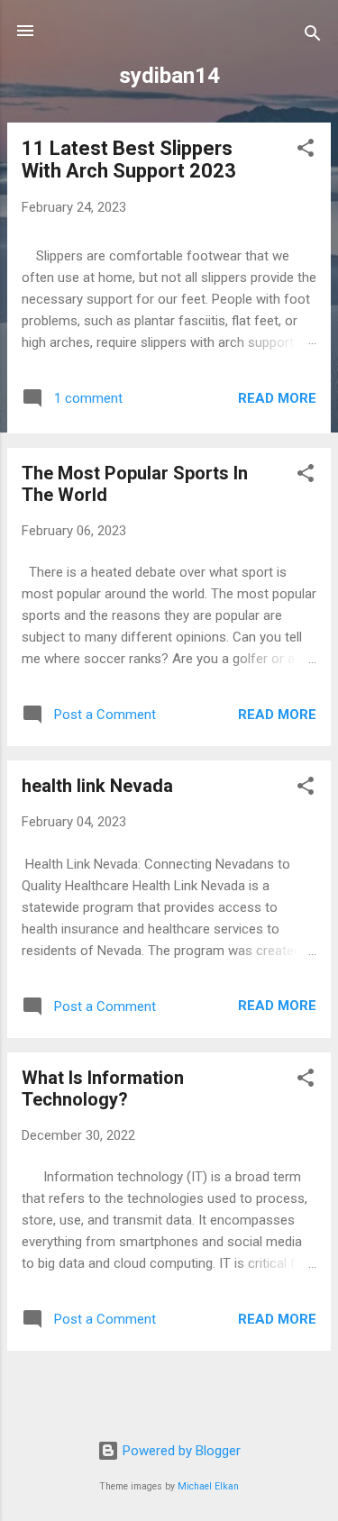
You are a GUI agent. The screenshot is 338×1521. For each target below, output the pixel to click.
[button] (305, 151)
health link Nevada (97, 786)
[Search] (313, 36)
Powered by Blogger (180, 1451)
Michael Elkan (208, 1486)
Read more (277, 398)
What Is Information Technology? (103, 1088)
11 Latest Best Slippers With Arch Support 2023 (129, 159)
